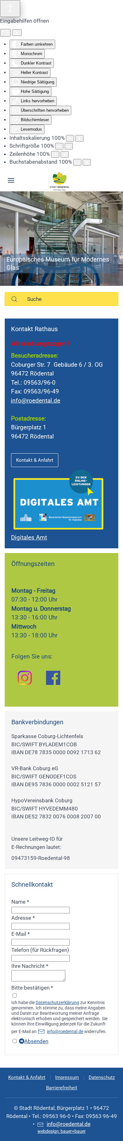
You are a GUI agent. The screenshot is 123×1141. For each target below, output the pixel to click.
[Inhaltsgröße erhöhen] (79, 138)
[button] (11, 180)
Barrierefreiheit (61, 1088)
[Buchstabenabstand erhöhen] (87, 162)
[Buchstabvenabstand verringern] (77, 162)
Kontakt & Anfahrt (34, 460)
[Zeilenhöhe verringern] (55, 154)
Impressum (67, 1077)
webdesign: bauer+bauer (62, 1131)
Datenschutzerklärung (57, 1002)
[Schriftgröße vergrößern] (69, 146)
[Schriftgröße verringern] (59, 146)
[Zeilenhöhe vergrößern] (65, 154)
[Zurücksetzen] (5, 33)
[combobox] (61, 299)
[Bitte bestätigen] (14, 995)
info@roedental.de (35, 400)
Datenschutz (102, 1077)
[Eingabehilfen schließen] (17, 32)
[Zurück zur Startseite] (60, 180)
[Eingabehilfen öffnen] (10, 8)
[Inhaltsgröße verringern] (70, 138)
